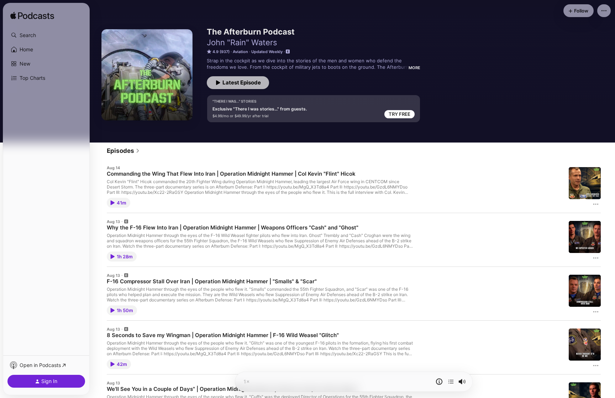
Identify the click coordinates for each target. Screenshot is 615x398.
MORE (414, 67)
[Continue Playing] (451, 382)
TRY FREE (399, 114)
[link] (123, 151)
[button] (46, 35)
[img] (32, 16)
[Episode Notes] (439, 382)
